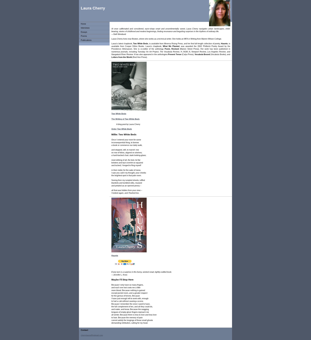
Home (83, 24)
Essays (84, 32)
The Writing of (125, 119)
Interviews (85, 28)
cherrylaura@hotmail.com (92, 335)
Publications (86, 40)
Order (121, 129)
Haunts (114, 256)
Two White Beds (118, 114)
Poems (84, 36)
